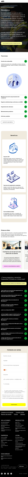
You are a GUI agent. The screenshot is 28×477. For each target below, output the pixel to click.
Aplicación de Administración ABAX (6, 456)
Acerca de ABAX (4, 437)
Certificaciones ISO (19, 443)
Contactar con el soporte (7, 412)
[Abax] (2, 1)
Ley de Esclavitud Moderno (20, 444)
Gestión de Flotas (4, 423)
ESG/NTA (17, 448)
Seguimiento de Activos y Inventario (6, 430)
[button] (26, 61)
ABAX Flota (17, 422)
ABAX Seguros (18, 423)
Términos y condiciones (19, 438)
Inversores (3, 444)
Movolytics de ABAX (19, 449)
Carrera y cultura (4, 442)
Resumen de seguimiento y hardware (20, 431)
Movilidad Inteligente (5, 422)
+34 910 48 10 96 (5, 465)
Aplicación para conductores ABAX (6, 459)
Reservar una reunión (6, 414)
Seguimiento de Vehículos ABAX (20, 428)
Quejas (16, 441)
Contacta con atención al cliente (12, 266)
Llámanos (22, 414)
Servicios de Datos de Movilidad (5, 426)
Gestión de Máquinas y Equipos (5, 428)
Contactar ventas (20, 412)
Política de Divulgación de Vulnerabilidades (20, 446)
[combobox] (14, 374)
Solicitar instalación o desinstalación (11, 43)
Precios (16, 414)
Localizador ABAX (18, 426)
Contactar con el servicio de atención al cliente (14, 283)
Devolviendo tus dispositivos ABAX (6, 441)
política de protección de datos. (16, 398)
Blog (2, 446)
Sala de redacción (4, 445)
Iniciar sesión (6, 46)
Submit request (14, 404)
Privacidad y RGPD (18, 437)
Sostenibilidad (4, 438)
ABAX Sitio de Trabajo (19, 425)
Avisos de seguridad (19, 440)
